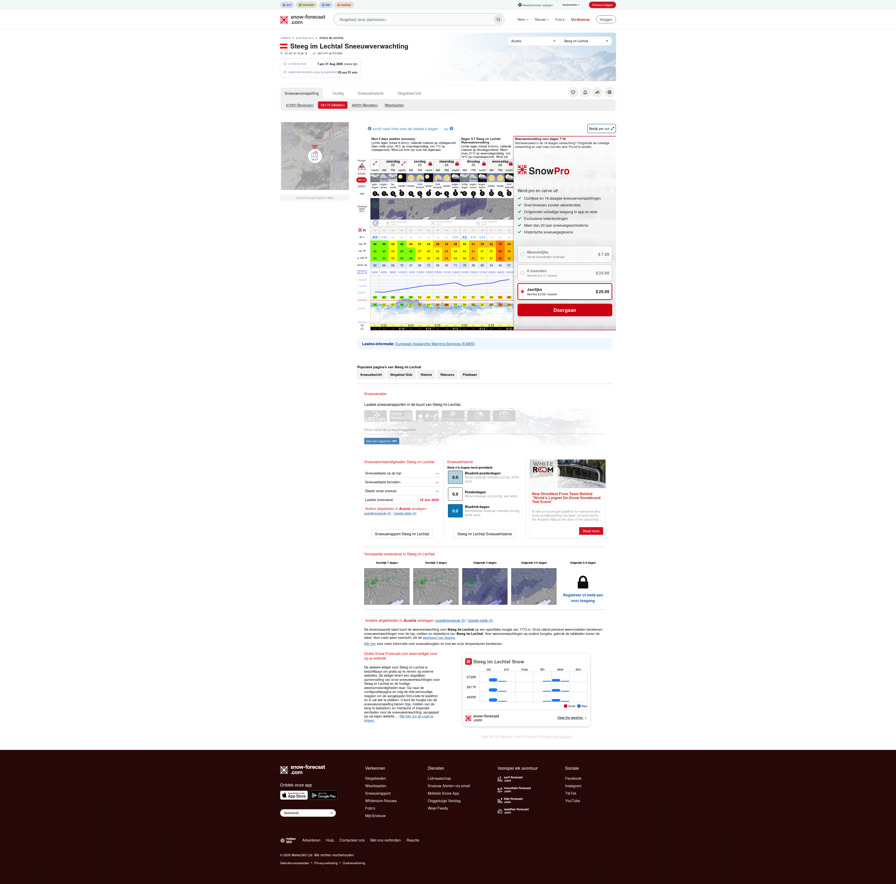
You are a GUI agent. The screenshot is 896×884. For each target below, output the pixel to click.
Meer (362, 211)
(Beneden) (365, 105)
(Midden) (333, 105)
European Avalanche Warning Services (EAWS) (435, 343)
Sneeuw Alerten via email (449, 785)
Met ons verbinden (385, 840)
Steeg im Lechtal (331, 38)
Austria (305, 38)
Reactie (412, 840)
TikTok (570, 793)
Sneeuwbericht (371, 374)
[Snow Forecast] (301, 19)
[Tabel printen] (609, 92)
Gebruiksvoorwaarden (294, 863)
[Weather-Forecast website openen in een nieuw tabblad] (344, 5)
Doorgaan (564, 309)
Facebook (573, 778)
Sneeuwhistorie (371, 93)
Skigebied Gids (401, 374)
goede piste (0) (405, 513)
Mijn (580, 19)
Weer (521, 19)
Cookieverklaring (354, 863)
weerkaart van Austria (439, 637)
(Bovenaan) (300, 105)
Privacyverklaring (326, 863)
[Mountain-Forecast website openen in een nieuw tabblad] (306, 5)
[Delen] (597, 92)
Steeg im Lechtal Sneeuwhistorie (484, 533)
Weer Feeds (438, 808)
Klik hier (370, 643)
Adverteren (311, 840)
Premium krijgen (602, 5)
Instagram (573, 785)
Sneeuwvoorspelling (302, 93)
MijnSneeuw (375, 815)
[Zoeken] (498, 19)
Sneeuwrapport (378, 793)
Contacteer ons (352, 840)
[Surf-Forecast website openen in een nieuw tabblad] (287, 5)
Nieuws (540, 19)
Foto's (559, 19)
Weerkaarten (394, 105)
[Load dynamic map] (315, 156)
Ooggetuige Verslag (444, 800)
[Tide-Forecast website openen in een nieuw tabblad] (326, 5)
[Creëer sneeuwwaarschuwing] (585, 92)
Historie (426, 374)
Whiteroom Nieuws (381, 800)
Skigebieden (375, 778)
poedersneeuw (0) (377, 513)
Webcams (447, 374)
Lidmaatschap (439, 778)
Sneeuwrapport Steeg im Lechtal (402, 533)
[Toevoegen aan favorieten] (573, 92)
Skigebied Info (409, 93)
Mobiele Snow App (443, 793)
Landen (285, 38)
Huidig (338, 93)
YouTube (572, 800)
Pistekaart (470, 374)
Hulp (330, 840)
